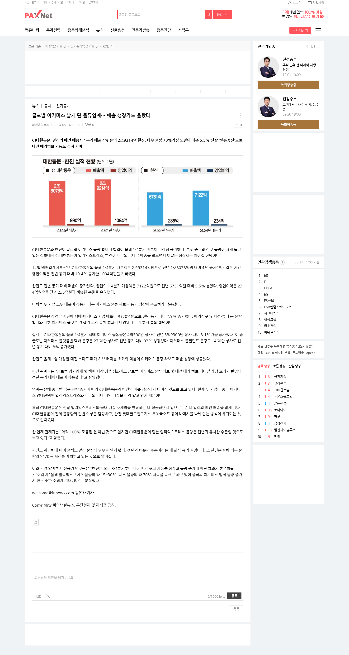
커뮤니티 (32, 30)
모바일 (81, 2)
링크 (48, 595)
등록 (234, 596)
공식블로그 (33, 2)
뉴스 (99, 30)
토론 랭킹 (279, 366)
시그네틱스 (271, 313)
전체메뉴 (318, 30)
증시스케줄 (57, 2)
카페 (44, 2)
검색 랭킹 (264, 366)
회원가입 (318, 2)
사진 (39, 595)
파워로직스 (271, 332)
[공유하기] (35, 522)
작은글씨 (236, 125)
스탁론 (183, 30)
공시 (47, 106)
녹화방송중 (288, 85)
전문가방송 (141, 30)
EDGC (268, 288)
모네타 (70, 2)
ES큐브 (269, 300)
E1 (266, 282)
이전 (307, 46)
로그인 (297, 2)
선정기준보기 (282, 262)
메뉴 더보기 (240, 115)
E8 (266, 275)
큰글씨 (241, 125)
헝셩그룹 (270, 319)
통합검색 (222, 14)
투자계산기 (300, 30)
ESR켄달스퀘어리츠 (278, 307)
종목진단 (164, 30)
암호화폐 (93, 2)
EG (266, 294)
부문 (31, 46)
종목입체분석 (78, 30)
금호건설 (270, 326)
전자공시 (63, 106)
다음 (318, 46)
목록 (236, 609)
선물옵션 (117, 30)
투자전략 (53, 30)
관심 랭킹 (294, 366)
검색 (208, 14)
